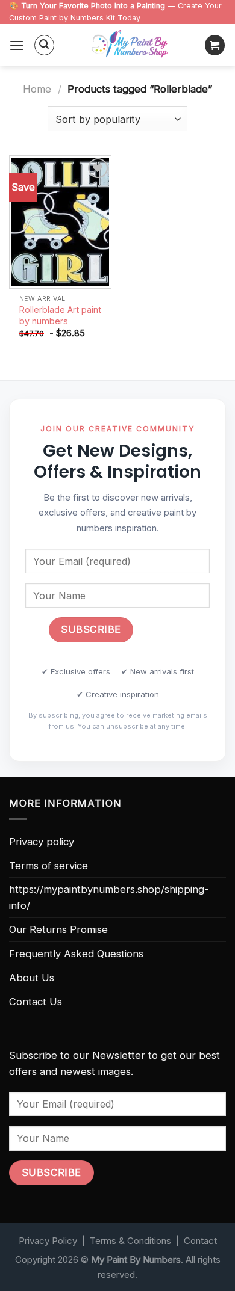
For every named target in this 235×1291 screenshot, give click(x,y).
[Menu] (17, 45)
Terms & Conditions (130, 1240)
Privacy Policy (48, 1240)
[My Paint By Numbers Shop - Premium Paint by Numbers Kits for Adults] (129, 45)
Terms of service (48, 866)
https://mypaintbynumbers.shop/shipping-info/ (108, 897)
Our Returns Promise (58, 929)
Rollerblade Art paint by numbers (60, 315)
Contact (200, 1240)
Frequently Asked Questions (76, 953)
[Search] (44, 45)
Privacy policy (41, 842)
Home (37, 89)
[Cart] (215, 45)
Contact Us (35, 1002)
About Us (31, 978)
